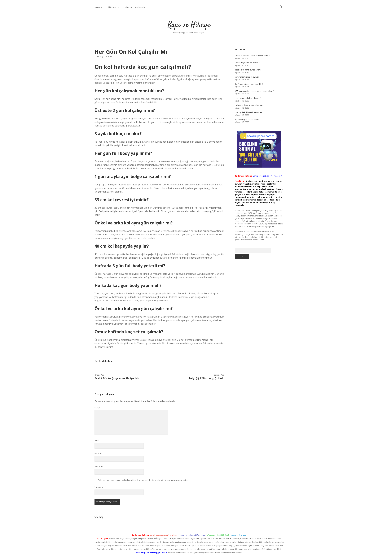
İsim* (96, 440)
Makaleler (108, 361)
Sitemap (99, 517)
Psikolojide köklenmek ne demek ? (249, 112)
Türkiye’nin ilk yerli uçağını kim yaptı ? (250, 105)
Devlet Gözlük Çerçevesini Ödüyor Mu (116, 378)
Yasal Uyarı (127, 7)
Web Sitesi (98, 466)
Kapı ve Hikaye (189, 25)
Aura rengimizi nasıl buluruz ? (247, 77)
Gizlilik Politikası (112, 7)
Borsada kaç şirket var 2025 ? (247, 119)
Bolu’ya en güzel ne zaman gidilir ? (249, 84)
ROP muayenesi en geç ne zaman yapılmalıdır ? (254, 91)
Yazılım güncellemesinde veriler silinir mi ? (252, 55)
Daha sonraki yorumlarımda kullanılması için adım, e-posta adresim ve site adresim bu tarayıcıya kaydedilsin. (143, 480)
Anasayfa (98, 7)
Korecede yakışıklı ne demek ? (247, 62)
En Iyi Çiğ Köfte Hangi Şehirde (206, 378)
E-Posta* (98, 453)
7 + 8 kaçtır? (100, 487)
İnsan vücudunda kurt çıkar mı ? (248, 98)
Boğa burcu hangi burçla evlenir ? (248, 70)
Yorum (97, 408)
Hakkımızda (140, 7)
